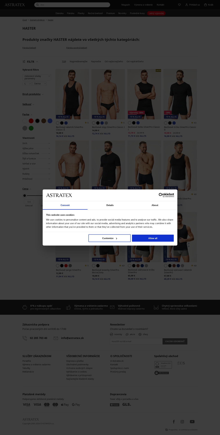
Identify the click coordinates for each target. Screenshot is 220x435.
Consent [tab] (65, 205)
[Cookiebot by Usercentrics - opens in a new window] (161, 195)
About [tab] (155, 205)
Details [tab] (110, 205)
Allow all (152, 238)
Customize (107, 238)
